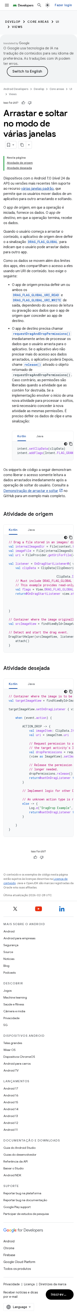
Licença (29, 1284)
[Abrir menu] (7, 5)
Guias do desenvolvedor (19, 1155)
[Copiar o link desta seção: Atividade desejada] (54, 668)
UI (57, 22)
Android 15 (10, 1102)
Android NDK (12, 1175)
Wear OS (9, 1050)
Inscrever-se (62, 1294)
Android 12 (10, 1123)
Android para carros (17, 1064)
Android (9, 931)
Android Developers (15, 89)
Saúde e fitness (13, 1004)
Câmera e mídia (14, 1011)
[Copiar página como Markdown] (22, 145)
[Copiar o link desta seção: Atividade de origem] (57, 514)
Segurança (10, 945)
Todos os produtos (17, 1269)
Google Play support (17, 1207)
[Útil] (23, 103)
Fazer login (63, 5)
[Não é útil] (30, 103)
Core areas (38, 22)
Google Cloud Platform (19, 1262)
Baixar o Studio (13, 1168)
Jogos (7, 991)
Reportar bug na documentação (25, 1200)
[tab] (21, 436)
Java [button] (39, 436)
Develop (13, 22)
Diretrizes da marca (52, 1284)
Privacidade (11, 1018)
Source (8, 952)
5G (5, 1025)
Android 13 (10, 1116)
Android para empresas (19, 938)
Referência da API (15, 1161)
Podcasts (9, 972)
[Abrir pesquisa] (39, 5)
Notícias (8, 959)
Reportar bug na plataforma (22, 1193)
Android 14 (10, 1109)
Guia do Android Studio (19, 1148)
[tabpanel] (42, 450)
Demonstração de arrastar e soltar (30, 491)
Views (17, 27)
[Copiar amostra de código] (70, 443)
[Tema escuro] (65, 443)
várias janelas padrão (37, 189)
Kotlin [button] (21, 436)
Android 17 (10, 1088)
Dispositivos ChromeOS (19, 1057)
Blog (6, 966)
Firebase (9, 1255)
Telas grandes (12, 1043)
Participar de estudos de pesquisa (26, 1214)
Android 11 (10, 1130)
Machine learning (15, 997)
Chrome (8, 1248)
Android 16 (10, 1095)
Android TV (11, 1070)
